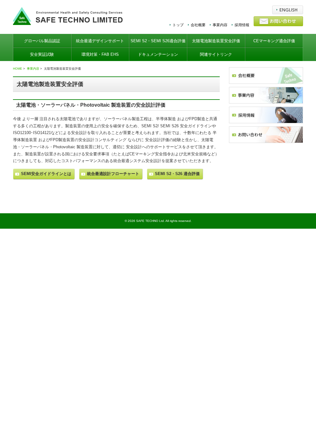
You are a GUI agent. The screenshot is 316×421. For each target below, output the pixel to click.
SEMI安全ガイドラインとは (46, 173)
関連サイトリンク (216, 54)
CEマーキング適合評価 (274, 41)
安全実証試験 (42, 54)
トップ (178, 25)
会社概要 (198, 25)
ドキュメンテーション (158, 54)
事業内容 (220, 25)
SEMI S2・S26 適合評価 (177, 173)
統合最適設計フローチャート (113, 173)
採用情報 (242, 25)
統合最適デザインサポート (100, 41)
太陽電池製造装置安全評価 (216, 41)
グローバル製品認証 (42, 41)
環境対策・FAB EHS (100, 54)
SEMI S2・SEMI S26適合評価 (158, 41)
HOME (17, 68)
